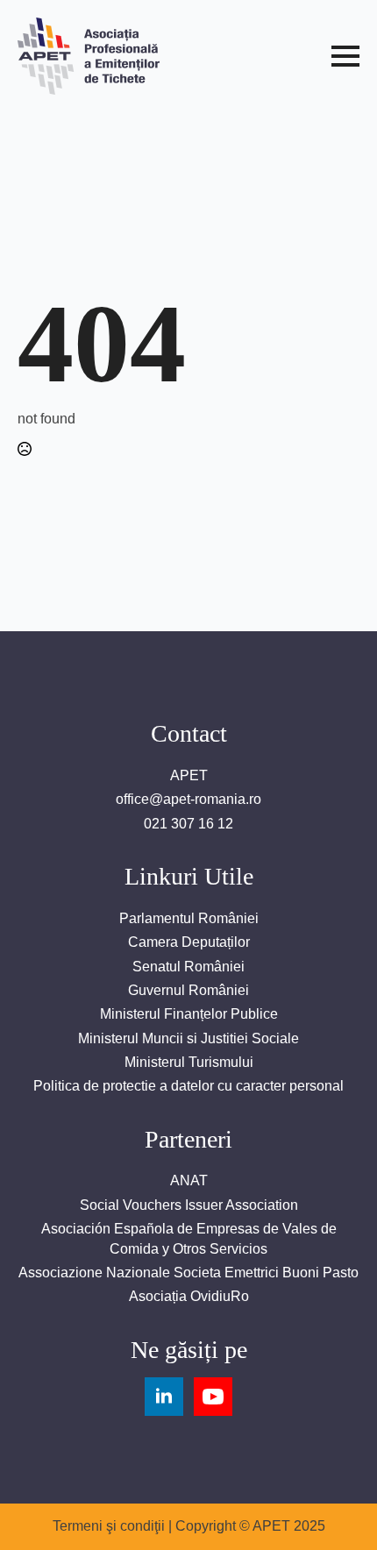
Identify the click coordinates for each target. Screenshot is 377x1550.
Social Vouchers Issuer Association (189, 1205)
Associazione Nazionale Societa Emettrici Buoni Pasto (188, 1272)
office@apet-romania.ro (188, 799)
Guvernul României (188, 990)
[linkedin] (164, 1396)
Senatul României (188, 966)
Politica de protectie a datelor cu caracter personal (188, 1085)
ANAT (189, 1180)
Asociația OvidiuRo (189, 1296)
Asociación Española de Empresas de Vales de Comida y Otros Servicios (189, 1238)
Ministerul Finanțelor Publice (189, 1013)
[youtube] (213, 1396)
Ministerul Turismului (188, 1062)
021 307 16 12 (188, 823)
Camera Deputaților (189, 942)
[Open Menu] (345, 56)
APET (189, 775)
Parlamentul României (189, 918)
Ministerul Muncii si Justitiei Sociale (188, 1038)
